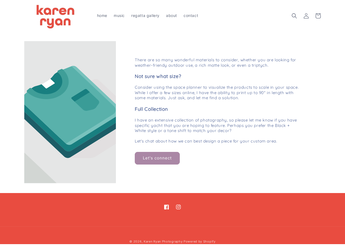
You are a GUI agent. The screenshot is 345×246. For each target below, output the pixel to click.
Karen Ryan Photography (163, 241)
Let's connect (157, 158)
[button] (294, 16)
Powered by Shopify (200, 241)
